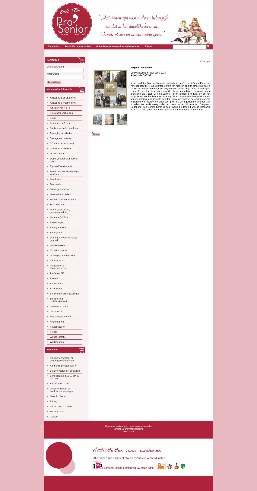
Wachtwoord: (53, 74)
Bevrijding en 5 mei (60, 123)
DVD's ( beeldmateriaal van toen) (64, 160)
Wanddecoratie (58, 337)
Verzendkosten (57, 411)
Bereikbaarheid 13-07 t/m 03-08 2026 (65, 377)
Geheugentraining (59, 189)
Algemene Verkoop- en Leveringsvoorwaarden (62, 359)
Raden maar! (56, 283)
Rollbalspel (56, 288)
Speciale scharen (59, 306)
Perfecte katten (57, 260)
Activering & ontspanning (63, 97)
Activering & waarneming (63, 103)
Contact (54, 416)
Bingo (53, 118)
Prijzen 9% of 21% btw (61, 406)
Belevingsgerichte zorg (62, 113)
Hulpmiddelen (57, 204)
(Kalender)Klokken (59, 217)
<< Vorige (205, 61)
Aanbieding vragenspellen (63, 365)
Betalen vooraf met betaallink (65, 371)
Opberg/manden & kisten (62, 255)
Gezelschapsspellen (60, 194)
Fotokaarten (56, 184)
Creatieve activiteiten (60, 148)
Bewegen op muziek (60, 138)
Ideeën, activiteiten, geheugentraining (60, 211)
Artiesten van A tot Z (60, 108)
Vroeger (54, 332)
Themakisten (56, 311)
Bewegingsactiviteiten (61, 133)
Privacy (54, 401)
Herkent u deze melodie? (63, 199)
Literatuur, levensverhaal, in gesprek (64, 239)
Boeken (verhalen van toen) (64, 128)
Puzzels (54, 278)
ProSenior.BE (57, 273)
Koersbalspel (57, 222)
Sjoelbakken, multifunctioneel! (58, 300)
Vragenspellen (57, 327)
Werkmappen (57, 342)
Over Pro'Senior (58, 396)
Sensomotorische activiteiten (64, 293)
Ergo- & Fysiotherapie (61, 166)
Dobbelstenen (57, 153)
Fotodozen (55, 179)
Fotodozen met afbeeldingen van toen (64, 172)
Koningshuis (56, 232)
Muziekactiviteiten (59, 250)
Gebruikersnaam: (55, 66)
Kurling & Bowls (58, 227)
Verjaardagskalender (60, 316)
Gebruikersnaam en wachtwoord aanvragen (62, 390)
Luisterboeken (57, 245)
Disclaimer (128, 431)
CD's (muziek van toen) (62, 143)
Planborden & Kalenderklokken (58, 267)
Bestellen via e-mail (60, 383)
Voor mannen (57, 321)
